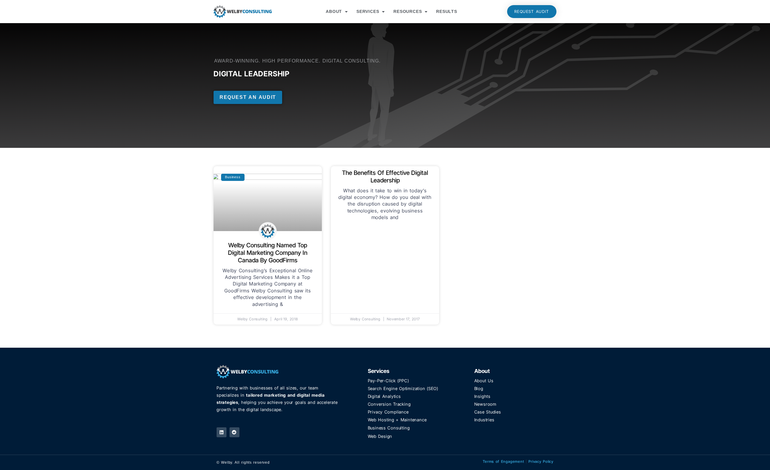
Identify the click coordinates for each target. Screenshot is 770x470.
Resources (407, 11)
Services (367, 11)
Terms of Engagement (503, 461)
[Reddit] (234, 432)
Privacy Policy (540, 461)
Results (446, 11)
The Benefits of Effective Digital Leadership (385, 176)
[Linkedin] (221, 432)
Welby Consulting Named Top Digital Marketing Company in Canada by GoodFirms (267, 253)
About (334, 11)
